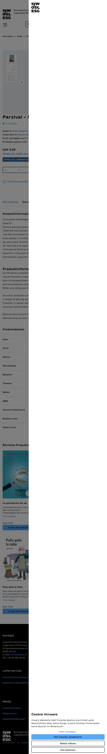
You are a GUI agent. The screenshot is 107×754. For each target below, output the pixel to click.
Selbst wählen (68, 743)
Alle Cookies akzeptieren (68, 737)
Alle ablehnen (68, 750)
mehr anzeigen (67, 732)
